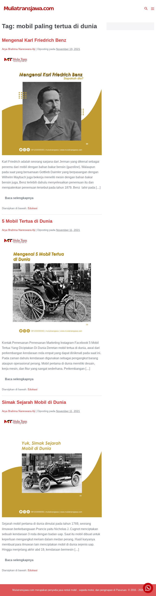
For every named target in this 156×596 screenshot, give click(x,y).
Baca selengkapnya (19, 199)
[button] (145, 8)
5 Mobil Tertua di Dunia (27, 221)
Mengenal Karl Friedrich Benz (34, 40)
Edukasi (32, 208)
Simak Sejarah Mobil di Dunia (34, 402)
